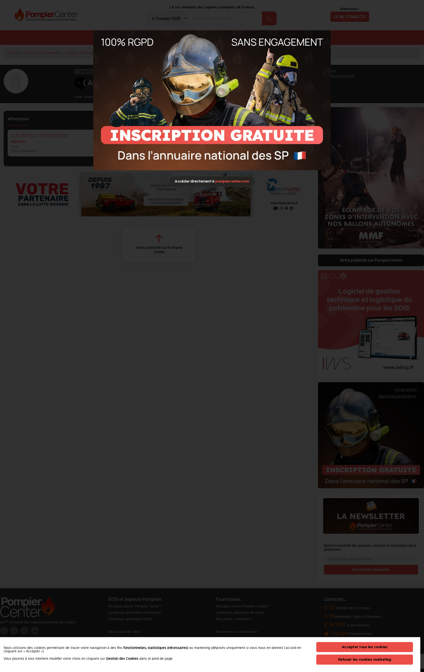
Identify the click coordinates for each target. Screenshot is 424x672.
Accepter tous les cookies (364, 646)
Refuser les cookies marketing (364, 659)
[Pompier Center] (212, 100)
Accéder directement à (212, 181)
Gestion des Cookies (122, 658)
